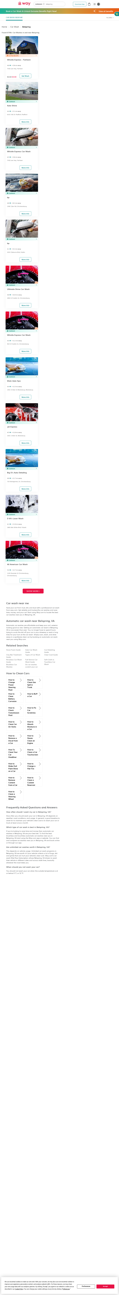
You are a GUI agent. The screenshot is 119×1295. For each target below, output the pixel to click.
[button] (95, 4)
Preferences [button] (66, 1289)
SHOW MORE (32, 591)
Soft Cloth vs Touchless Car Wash (49, 661)
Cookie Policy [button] (19, 1289)
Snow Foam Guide (13, 650)
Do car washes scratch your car (31, 665)
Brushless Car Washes (11, 665)
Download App (79, 4)
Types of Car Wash (32, 654)
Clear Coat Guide (51, 654)
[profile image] (96, 4)
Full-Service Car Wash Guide (31, 660)
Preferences (86, 1286)
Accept (105, 1286)
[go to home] (24, 3)
